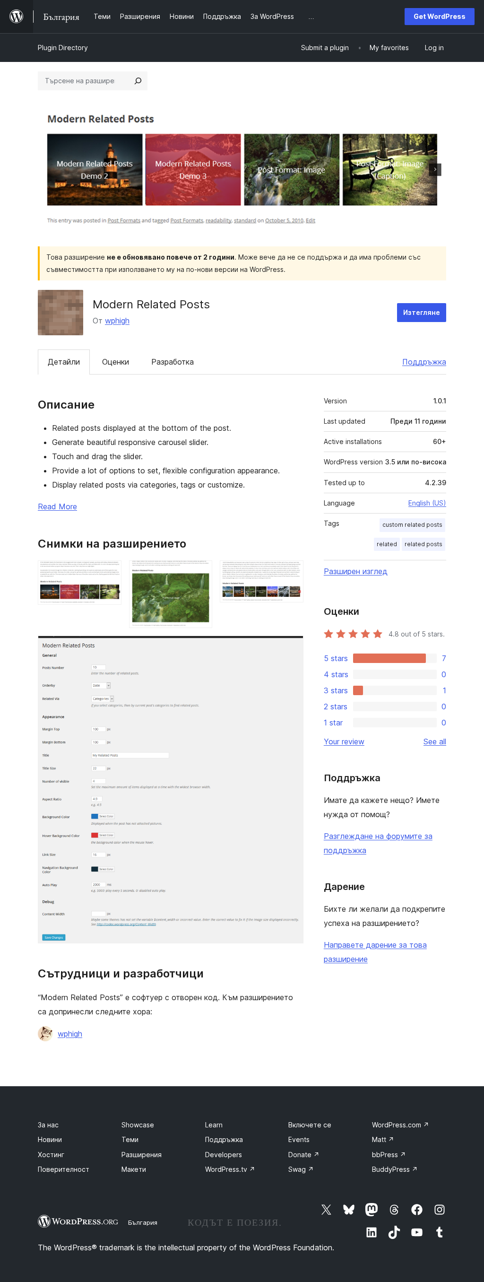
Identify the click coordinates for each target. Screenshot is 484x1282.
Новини (50, 1139)
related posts (423, 544)
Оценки (115, 361)
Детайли (64, 361)
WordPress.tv (230, 1169)
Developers (223, 1155)
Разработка (172, 361)
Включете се (309, 1125)
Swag (301, 1169)
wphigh (117, 320)
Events (299, 1139)
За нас (48, 1125)
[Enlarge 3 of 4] (290, 573)
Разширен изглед (356, 571)
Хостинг (51, 1155)
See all (435, 741)
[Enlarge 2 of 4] (199, 573)
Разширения (141, 1155)
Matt (383, 1139)
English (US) (427, 503)
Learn (214, 1125)
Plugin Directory (63, 48)
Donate (304, 1155)
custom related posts (412, 524)
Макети (133, 1169)
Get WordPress (440, 16)
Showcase (137, 1125)
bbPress (389, 1155)
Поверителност (63, 1169)
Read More (57, 506)
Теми (129, 1139)
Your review (344, 741)
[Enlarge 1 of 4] (108, 573)
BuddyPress (395, 1169)
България (142, 1222)
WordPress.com (400, 1125)
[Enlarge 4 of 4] (290, 648)
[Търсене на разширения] (138, 80)
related (387, 544)
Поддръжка (424, 361)
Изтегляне (421, 312)
